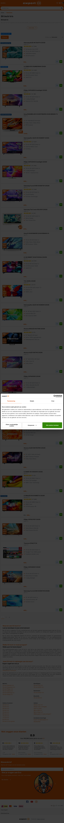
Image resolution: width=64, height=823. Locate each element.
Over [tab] (52, 401)
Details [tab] (32, 401)
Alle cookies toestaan (52, 425)
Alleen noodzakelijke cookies (12, 425)
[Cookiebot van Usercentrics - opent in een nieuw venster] (55, 396)
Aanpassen (31, 425)
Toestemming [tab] (11, 401)
